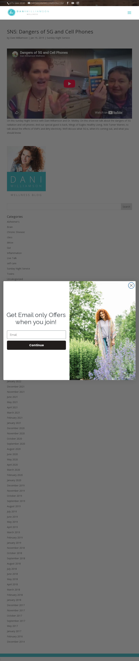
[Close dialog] (131, 285)
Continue (36, 345)
